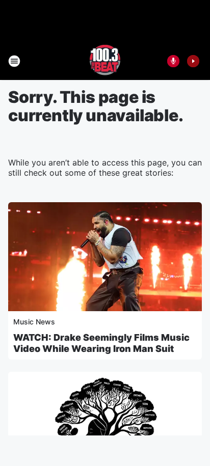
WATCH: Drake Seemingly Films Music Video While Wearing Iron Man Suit (101, 343)
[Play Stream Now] (193, 61)
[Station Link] (105, 61)
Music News (34, 321)
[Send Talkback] (173, 61)
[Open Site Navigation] (14, 61)
